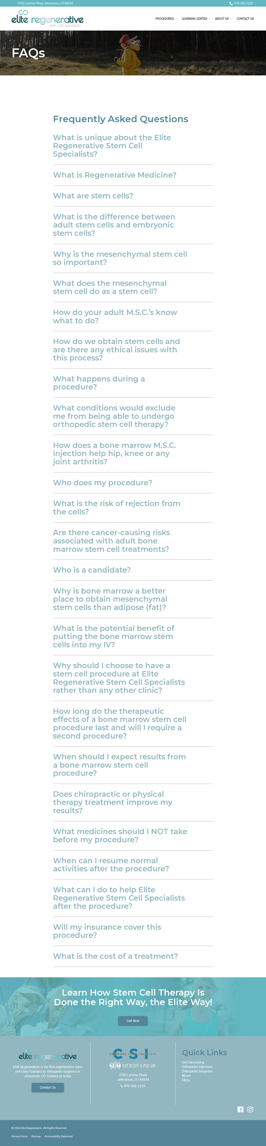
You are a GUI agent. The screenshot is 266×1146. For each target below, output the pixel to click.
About (186, 1076)
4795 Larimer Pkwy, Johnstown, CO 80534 (45, 3)
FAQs (28, 53)
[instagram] (250, 1109)
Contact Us (245, 18)
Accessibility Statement (59, 1136)
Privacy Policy (19, 1136)
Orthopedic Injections (197, 1067)
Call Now (133, 1021)
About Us (222, 18)
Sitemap (36, 1136)
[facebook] (240, 1109)
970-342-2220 (243, 3)
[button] (133, 146)
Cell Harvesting (193, 1062)
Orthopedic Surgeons (197, 1071)
